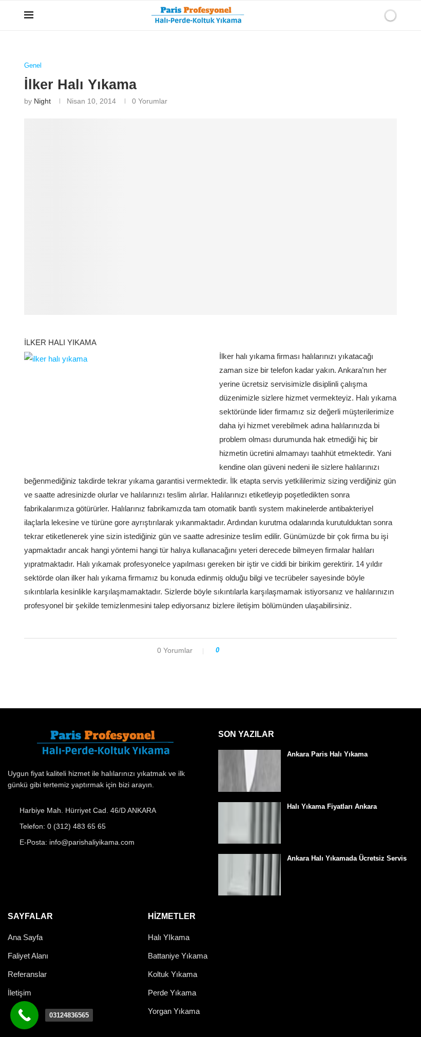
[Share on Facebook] (236, 650)
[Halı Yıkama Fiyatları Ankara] (249, 823)
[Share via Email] (266, 650)
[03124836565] (24, 1015)
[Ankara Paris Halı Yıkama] (249, 770)
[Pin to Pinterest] (256, 650)
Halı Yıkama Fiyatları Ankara (332, 806)
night (42, 101)
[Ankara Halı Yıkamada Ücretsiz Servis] (249, 874)
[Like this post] (224, 650)
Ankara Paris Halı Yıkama (327, 754)
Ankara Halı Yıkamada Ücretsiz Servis (347, 858)
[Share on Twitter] (246, 650)
